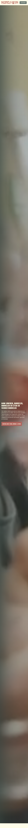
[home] (9, 2)
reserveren (23, 2)
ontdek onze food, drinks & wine (11, 424)
